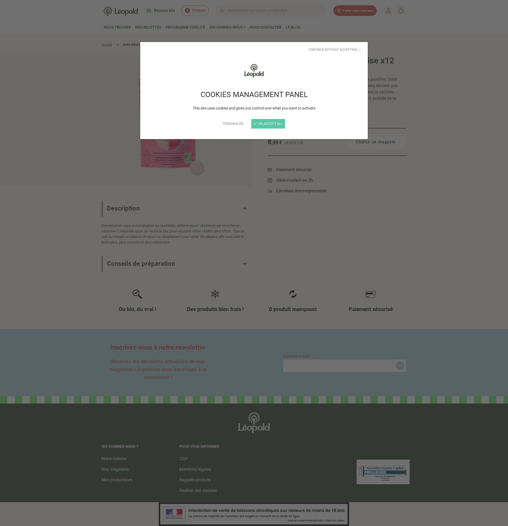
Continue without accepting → (335, 50)
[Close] (254, 263)
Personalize (233, 124)
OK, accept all (270, 124)
